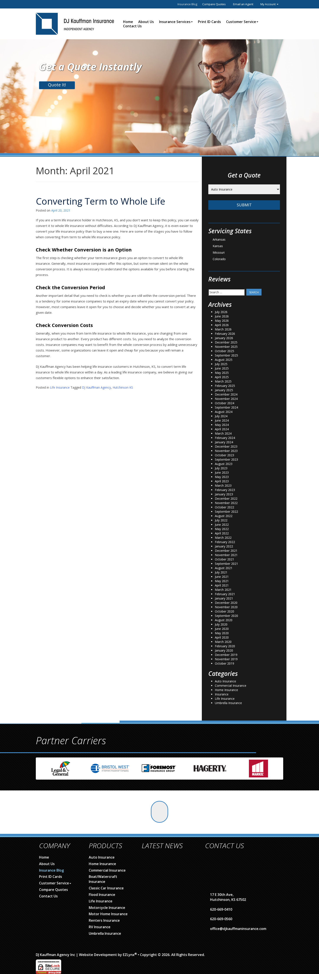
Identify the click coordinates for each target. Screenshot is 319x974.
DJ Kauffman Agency (96, 387)
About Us (146, 22)
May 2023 (222, 477)
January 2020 (224, 650)
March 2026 (223, 329)
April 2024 (222, 429)
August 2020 (223, 620)
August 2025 (223, 360)
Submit (244, 204)
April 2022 (222, 533)
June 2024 (222, 420)
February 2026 (225, 334)
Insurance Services (175, 22)
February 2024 (225, 438)
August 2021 (223, 568)
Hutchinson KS (123, 387)
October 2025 (224, 351)
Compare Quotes (214, 4)
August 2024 (223, 412)
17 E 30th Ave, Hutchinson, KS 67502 (228, 897)
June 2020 (222, 629)
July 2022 (221, 520)
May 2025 (222, 373)
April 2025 (222, 377)
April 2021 (222, 585)
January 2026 (224, 338)
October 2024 (224, 403)
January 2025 (224, 390)
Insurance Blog (187, 4)
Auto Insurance (225, 681)
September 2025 (226, 355)
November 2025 (226, 347)
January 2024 (224, 442)
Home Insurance (226, 690)
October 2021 (224, 559)
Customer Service (241, 22)
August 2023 (223, 464)
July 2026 (221, 312)
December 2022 (226, 498)
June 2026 (222, 316)
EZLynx (129, 954)
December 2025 (226, 342)
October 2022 (224, 507)
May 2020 (222, 633)
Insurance (222, 694)
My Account (268, 4)
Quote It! (57, 85)
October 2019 (224, 663)
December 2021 (226, 551)
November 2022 (226, 503)
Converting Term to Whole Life (100, 201)
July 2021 (221, 572)
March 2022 (223, 537)
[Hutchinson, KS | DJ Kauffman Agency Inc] (75, 23)
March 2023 (223, 485)
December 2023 (226, 446)
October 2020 (224, 611)
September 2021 (226, 564)
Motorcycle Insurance (107, 907)
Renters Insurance (104, 920)
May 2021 (222, 581)
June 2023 (222, 472)
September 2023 (226, 459)
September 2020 (226, 616)
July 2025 (221, 364)
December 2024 (226, 394)
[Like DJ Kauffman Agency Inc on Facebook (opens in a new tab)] (159, 812)
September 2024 (226, 407)
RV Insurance (99, 927)
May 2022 (222, 529)
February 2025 (225, 386)
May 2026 (222, 321)
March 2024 (223, 433)
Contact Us (132, 26)
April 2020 (222, 637)
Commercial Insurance (230, 685)
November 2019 (226, 659)
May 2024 (222, 425)
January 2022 (224, 546)
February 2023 (225, 490)
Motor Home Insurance (108, 914)
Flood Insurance (102, 894)
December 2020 (226, 603)
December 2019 (226, 655)
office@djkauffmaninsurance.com (238, 928)
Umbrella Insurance (228, 703)
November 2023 (226, 451)
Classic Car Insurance (106, 888)
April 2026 (222, 325)
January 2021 (224, 598)
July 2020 (221, 624)
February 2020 (225, 646)
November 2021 (226, 555)
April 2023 (222, 481)
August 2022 (223, 516)
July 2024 (221, 416)
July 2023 (221, 468)
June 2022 (222, 524)
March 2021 (223, 590)
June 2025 (222, 368)
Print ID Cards (209, 22)
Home (128, 22)
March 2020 (223, 642)
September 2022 (226, 511)
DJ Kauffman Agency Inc (55, 954)
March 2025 (223, 381)
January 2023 (224, 494)
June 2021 (222, 577)
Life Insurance (60, 387)
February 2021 (225, 594)
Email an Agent (243, 4)
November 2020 (226, 607)
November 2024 (226, 399)
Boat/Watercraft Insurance (103, 879)
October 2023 (224, 455)
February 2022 (225, 542)
